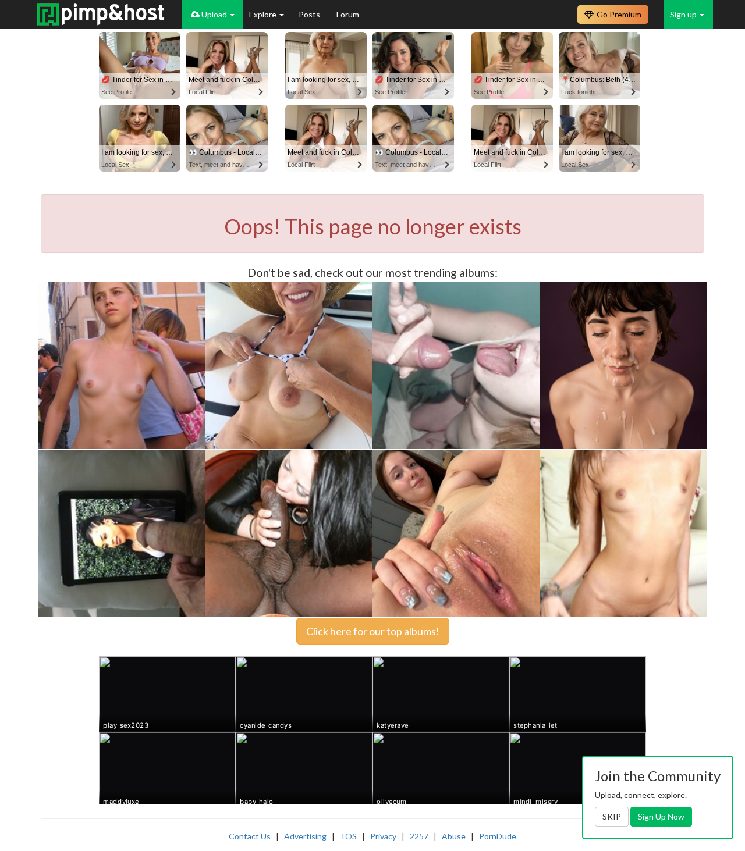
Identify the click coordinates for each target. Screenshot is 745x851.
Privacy (383, 836)
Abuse (454, 836)
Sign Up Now (661, 816)
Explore (263, 14)
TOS (348, 836)
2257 (419, 836)
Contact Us (250, 836)
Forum (347, 14)
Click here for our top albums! (372, 631)
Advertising (305, 836)
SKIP (611, 816)
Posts (310, 14)
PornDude (497, 836)
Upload (214, 14)
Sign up (684, 14)
